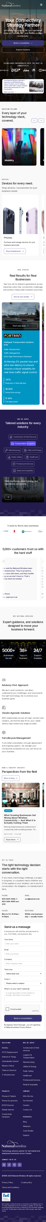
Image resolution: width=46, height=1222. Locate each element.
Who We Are (28, 1096)
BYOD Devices (8, 1105)
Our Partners (28, 1101)
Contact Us (27, 1110)
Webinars (26, 1126)
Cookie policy (26, 1183)
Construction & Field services (31, 1049)
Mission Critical (8, 1066)
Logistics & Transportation (28, 1056)
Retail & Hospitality (30, 1085)
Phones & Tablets (9, 1096)
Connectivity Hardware (7, 1115)
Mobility (5, 1048)
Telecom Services (9, 1070)
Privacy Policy (7, 1183)
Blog (25, 1122)
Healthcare (27, 1076)
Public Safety (28, 1071)
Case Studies (28, 1131)
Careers (26, 1105)
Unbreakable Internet (10, 1061)
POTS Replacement (10, 1052)
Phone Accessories (9, 1101)
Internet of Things (9, 1057)
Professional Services (31, 1080)
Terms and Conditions (10, 1187)
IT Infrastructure (8, 1075)
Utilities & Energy (29, 1067)
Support (26, 1135)
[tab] (23, 436)
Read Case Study (9, 92)
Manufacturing (28, 1062)
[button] (34, 120)
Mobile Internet (8, 1110)
